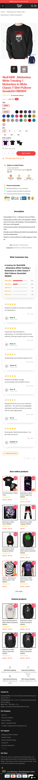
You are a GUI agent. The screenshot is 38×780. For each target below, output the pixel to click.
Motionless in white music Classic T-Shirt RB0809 (26, 580)
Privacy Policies (6, 720)
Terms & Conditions (7, 717)
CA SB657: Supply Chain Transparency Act (14, 726)
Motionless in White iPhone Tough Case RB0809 (26, 495)
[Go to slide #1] (14, 69)
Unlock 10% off (4, 771)
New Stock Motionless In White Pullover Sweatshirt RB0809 (10, 622)
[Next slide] (34, 41)
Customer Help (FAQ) (7, 745)
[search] (32, 6)
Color (4, 108)
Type (3, 102)
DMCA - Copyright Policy (8, 723)
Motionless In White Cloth (16, 12)
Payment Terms (6, 737)
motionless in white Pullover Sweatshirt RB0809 (26, 622)
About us (4, 715)
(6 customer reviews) (17, 95)
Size (3, 128)
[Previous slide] (4, 41)
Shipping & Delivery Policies (9, 734)
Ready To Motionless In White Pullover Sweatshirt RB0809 (28, 551)
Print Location (6, 138)
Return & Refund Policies (8, 740)
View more (19, 591)
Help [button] (34, 777)
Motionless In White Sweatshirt (11, 15)
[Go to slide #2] (24, 69)
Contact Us (4, 743)
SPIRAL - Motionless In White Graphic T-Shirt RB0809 (9, 580)
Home (3, 12)
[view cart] (35, 6)
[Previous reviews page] (24, 458)
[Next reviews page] (34, 458)
